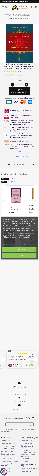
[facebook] (26, 418)
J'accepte (19, 255)
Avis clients (23, 174)
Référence (5, 179)
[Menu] (3, 7)
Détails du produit (8, 174)
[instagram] (33, 418)
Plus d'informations (9, 245)
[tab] (9, 174)
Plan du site (25, 459)
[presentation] (30, 58)
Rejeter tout (19, 250)
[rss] (29, 418)
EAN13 (4, 181)
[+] (26, 85)
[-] (12, 85)
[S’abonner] (31, 425)
